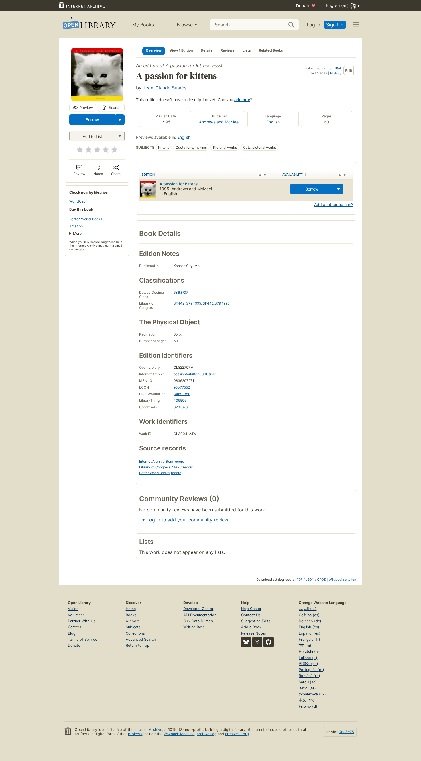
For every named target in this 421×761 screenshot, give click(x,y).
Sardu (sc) (308, 682)
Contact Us (251, 615)
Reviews (228, 50)
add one (242, 99)
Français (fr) (309, 639)
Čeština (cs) (309, 615)
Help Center (251, 609)
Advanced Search (141, 639)
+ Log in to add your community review (185, 520)
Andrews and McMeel (219, 121)
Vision (73, 609)
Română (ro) (309, 676)
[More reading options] (120, 119)
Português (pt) (311, 670)
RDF (299, 580)
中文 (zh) (306, 700)
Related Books (271, 50)
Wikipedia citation (342, 580)
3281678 (181, 407)
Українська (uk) (312, 694)
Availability (294, 174)
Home (131, 609)
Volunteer (76, 615)
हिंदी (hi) (305, 645)
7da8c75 (346, 732)
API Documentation (199, 615)
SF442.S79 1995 (216, 303)
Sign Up (334, 25)
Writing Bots (194, 627)
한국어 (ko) (308, 664)
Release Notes (253, 633)
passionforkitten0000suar (194, 374)
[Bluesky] (246, 642)
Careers (74, 627)
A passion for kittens (188, 65)
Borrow (92, 119)
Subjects (133, 627)
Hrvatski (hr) (310, 651)
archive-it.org (237, 734)
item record (175, 461)
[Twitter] (257, 642)
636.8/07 (181, 292)
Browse (185, 25)
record (176, 473)
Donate (306, 5)
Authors (133, 621)
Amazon (76, 226)
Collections (135, 633)
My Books (143, 25)
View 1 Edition (181, 50)
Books (131, 615)
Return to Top (137, 645)
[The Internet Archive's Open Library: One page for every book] (88, 24)
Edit (348, 70)
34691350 (182, 394)
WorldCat (77, 201)
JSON (310, 580)
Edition (148, 174)
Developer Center (198, 609)
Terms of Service (82, 639)
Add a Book (251, 627)
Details (207, 50)
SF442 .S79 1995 (187, 303)
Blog (72, 633)
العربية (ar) (307, 609)
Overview (154, 50)
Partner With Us (81, 621)
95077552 (182, 387)
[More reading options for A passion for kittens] (119, 136)
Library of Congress (154, 467)
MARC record (182, 467)
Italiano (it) (308, 658)
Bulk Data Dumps (198, 621)
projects (135, 734)
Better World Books (85, 219)
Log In (313, 25)
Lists (247, 50)
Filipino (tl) (308, 706)
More (77, 233)
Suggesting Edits (256, 621)
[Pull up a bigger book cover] (97, 99)
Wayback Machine (179, 734)
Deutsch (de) (310, 621)
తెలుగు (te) (307, 688)
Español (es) (309, 633)
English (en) (309, 627)
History (335, 73)
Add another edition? (333, 204)
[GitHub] (268, 642)
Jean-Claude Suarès (164, 88)
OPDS (321, 580)
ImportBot (333, 68)
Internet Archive (152, 461)
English (273, 121)
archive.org (207, 734)
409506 (180, 400)
